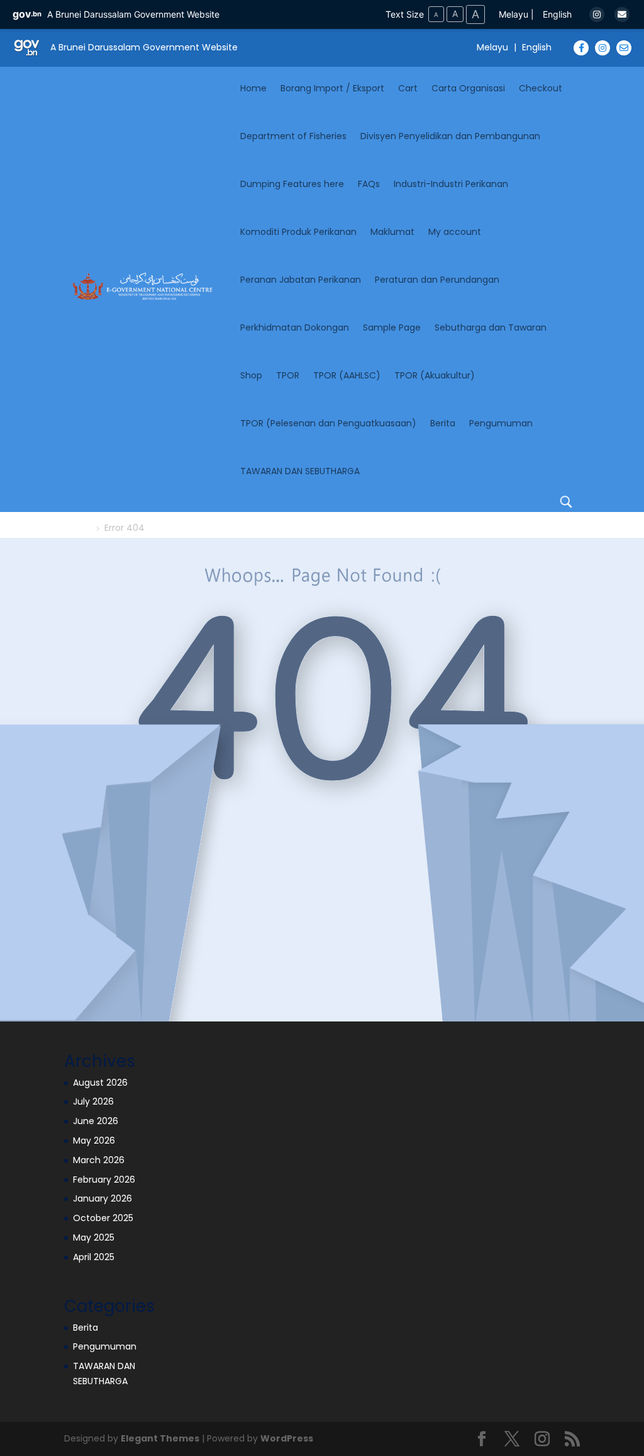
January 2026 (102, 1198)
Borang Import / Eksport (332, 88)
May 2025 (93, 1237)
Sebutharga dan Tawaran (491, 327)
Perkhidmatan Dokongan (294, 327)
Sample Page (392, 327)
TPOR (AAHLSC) (346, 375)
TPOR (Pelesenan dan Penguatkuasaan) (328, 423)
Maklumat (392, 231)
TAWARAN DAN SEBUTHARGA (300, 471)
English (557, 14)
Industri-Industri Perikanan (451, 184)
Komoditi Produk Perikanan (298, 231)
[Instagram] (596, 14)
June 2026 (95, 1121)
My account (454, 231)
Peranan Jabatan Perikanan (300, 279)
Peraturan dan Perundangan (437, 279)
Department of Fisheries (293, 136)
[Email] (622, 14)
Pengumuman (501, 423)
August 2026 (100, 1082)
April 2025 (93, 1257)
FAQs (369, 184)
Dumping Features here (292, 184)
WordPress (286, 1438)
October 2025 (103, 1218)
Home (253, 88)
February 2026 (104, 1179)
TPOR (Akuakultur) (434, 375)
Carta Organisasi (468, 88)
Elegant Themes (160, 1438)
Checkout (540, 88)
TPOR (287, 375)
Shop (251, 375)
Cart (408, 88)
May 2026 (94, 1140)
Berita (442, 423)
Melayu (513, 14)
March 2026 (99, 1160)
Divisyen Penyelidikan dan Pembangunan (450, 136)
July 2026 (93, 1101)
